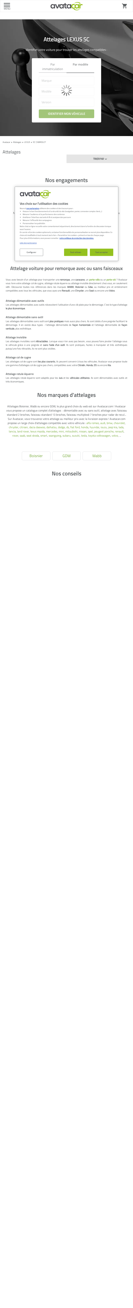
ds (67, 427)
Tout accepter (101, 252)
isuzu (104, 427)
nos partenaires (32, 208)
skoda (35, 435)
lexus (33, 431)
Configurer (31, 252)
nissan (83, 431)
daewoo (40, 427)
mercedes (51, 431)
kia (115, 427)
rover (15, 435)
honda (84, 427)
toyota (92, 435)
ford (77, 427)
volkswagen (103, 435)
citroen (24, 427)
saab (22, 435)
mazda (41, 431)
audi (102, 423)
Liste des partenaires (28, 242)
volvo (115, 435)
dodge (61, 427)
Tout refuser (75, 252)
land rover (23, 431)
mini (61, 431)
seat (29, 435)
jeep (110, 427)
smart (43, 435)
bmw (109, 423)
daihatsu (51, 427)
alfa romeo (92, 423)
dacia (32, 427)
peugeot (99, 431)
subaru (67, 435)
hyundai (94, 427)
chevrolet (119, 423)
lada (121, 427)
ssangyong (55, 435)
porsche (109, 431)
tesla (84, 435)
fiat (72, 427)
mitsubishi (71, 431)
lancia (12, 431)
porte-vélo (94, 279)
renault (119, 431)
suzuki (76, 435)
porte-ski (111, 279)
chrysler (13, 427)
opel (90, 431)
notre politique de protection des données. (76, 238)
